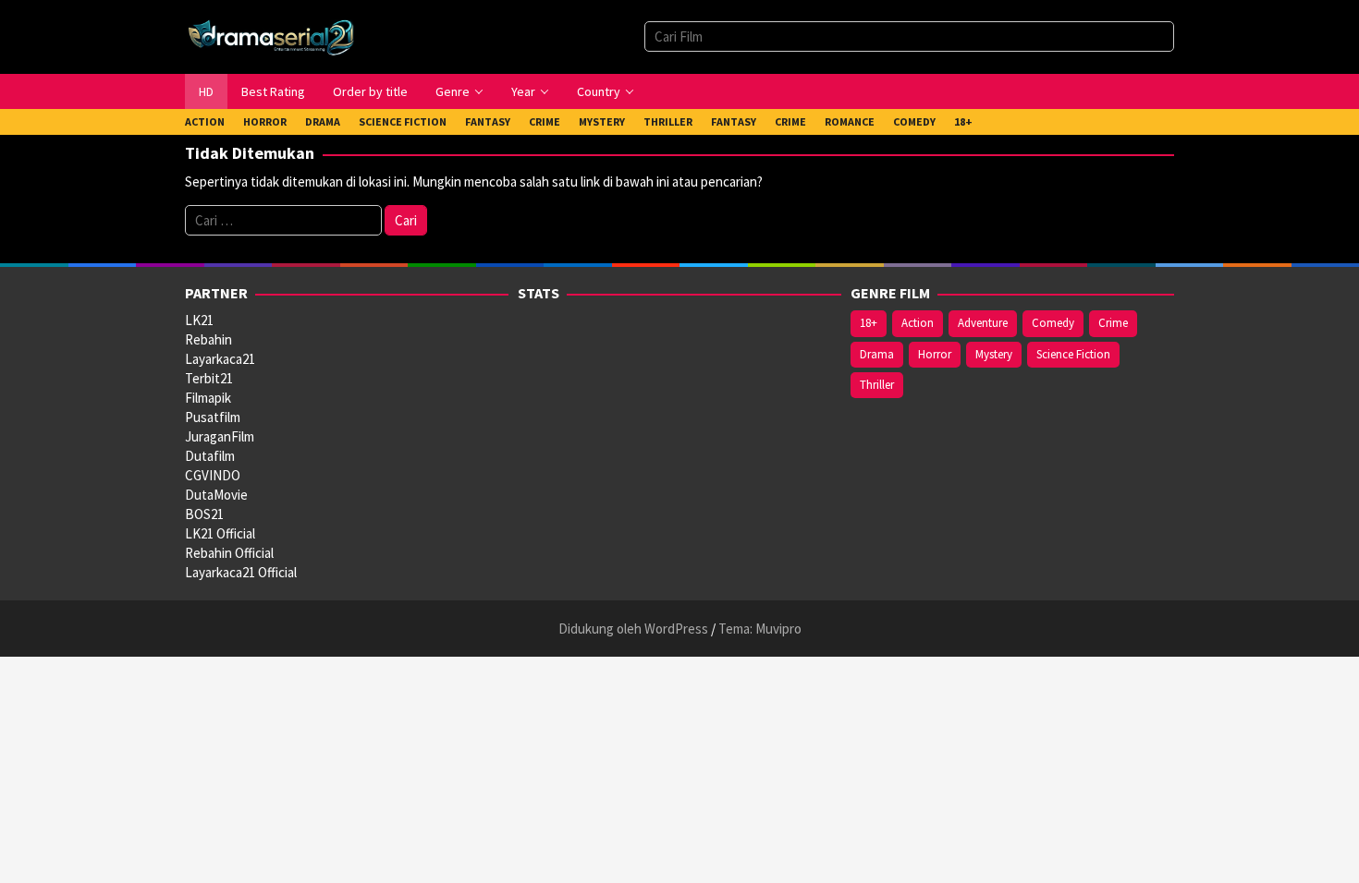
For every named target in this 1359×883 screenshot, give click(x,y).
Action (917, 323)
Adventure (983, 323)
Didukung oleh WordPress (633, 628)
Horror (934, 354)
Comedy (1053, 323)
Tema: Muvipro (760, 628)
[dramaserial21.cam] (271, 35)
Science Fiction (1073, 354)
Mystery (993, 354)
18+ (868, 323)
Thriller (877, 385)
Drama (877, 354)
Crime (1113, 323)
